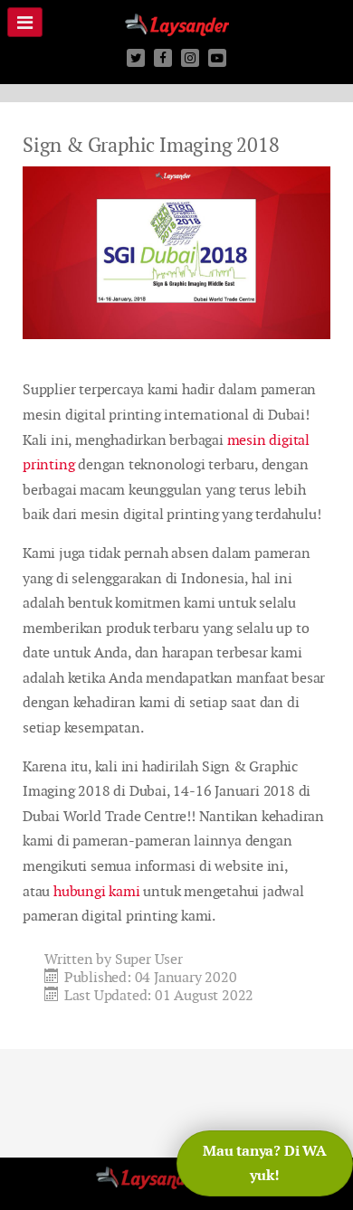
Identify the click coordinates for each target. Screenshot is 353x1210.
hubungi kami (96, 891)
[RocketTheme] (177, 1184)
